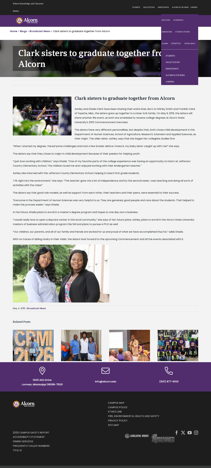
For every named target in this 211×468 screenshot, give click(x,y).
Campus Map (116, 403)
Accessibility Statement (29, 437)
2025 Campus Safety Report (31, 432)
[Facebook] (177, 433)
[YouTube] (190, 433)
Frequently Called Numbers (31, 446)
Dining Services (23, 441)
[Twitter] (183, 433)
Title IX (17, 450)
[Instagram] (196, 433)
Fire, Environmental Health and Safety (133, 416)
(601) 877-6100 (169, 381)
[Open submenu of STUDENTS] (193, 56)
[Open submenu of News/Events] (193, 69)
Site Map (113, 425)
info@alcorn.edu (105, 381)
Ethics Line (115, 411)
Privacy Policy (117, 420)
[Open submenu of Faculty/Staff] (193, 62)
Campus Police (117, 407)
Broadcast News (36, 308)
